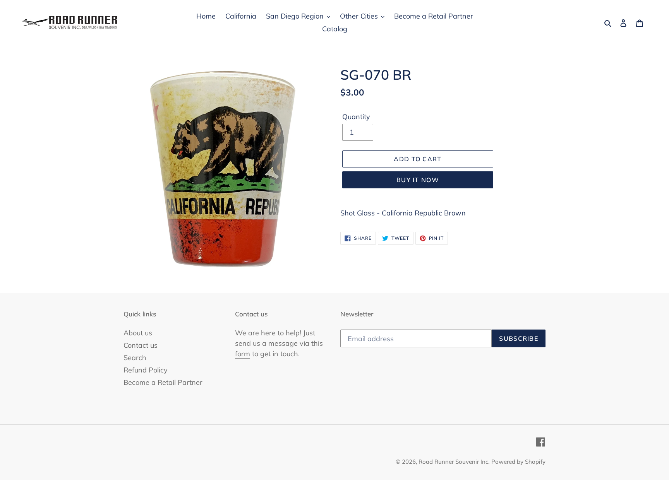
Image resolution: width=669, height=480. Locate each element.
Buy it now (417, 180)
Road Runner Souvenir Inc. (454, 461)
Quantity (356, 116)
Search (135, 357)
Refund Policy (146, 370)
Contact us (141, 345)
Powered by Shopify (518, 461)
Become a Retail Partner (163, 382)
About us (138, 332)
